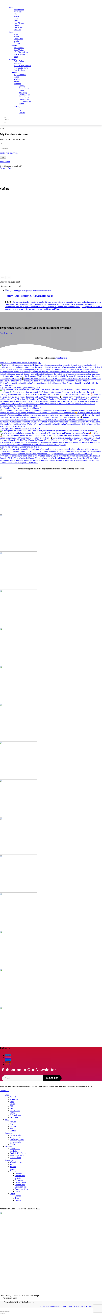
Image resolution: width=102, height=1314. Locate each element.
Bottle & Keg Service (22, 66)
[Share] (6, 1311)
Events (16, 36)
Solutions (17, 83)
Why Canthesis (20, 75)
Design (21, 90)
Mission (17, 79)
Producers (18, 12)
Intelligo (17, 81)
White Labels (24, 97)
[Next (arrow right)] (3, 1313)
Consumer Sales (25, 101)
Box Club (17, 30)
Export (21, 104)
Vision (16, 77)
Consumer (13, 45)
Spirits (16, 16)
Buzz (11, 32)
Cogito (16, 106)
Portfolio (17, 63)
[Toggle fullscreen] (3, 1311)
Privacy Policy (73, 1306)
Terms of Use (85, 1306)
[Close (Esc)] (8, 1311)
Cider (16, 18)
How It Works (19, 54)
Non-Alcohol (19, 23)
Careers (22, 113)
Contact (17, 43)
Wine (16, 14)
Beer (15, 21)
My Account (5, 162)
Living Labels (24, 95)
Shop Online (19, 9)
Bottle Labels (24, 88)
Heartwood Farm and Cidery (49, 309)
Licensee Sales (24, 99)
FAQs (16, 57)
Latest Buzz (18, 39)
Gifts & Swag (19, 27)
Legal (64, 1306)
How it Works (19, 70)
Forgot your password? (9, 153)
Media (16, 41)
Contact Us (4, 1091)
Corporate (13, 72)
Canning (22, 86)
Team (21, 110)
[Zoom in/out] (1, 1311)
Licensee (12, 59)
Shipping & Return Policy (50, 1306)
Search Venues (6, 333)
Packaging (23, 92)
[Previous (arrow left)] (1, 1313)
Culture (22, 108)
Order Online (19, 61)
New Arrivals (19, 48)
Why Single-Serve (21, 52)
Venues (16, 34)
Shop (11, 7)
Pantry (16, 25)
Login (3, 157)
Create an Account (7, 168)
